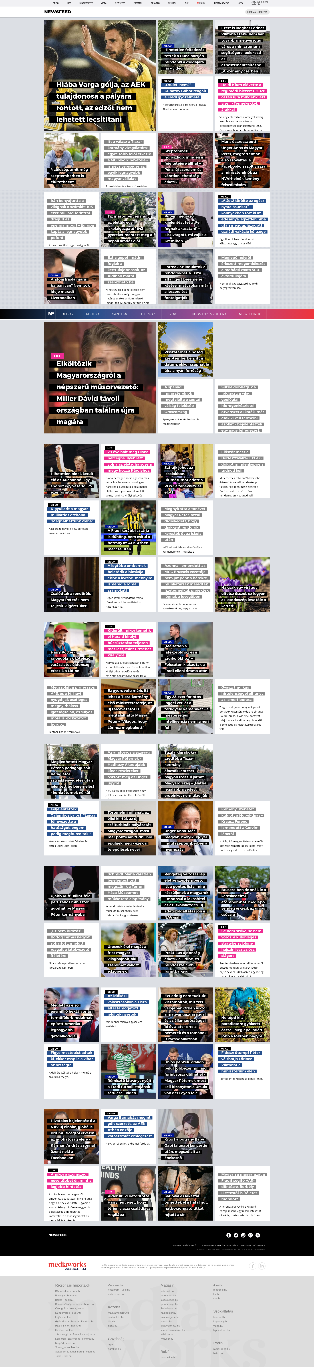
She (186, 3)
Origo (56, 3)
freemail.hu (219, 1317)
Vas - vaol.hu (115, 1285)
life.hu (216, 1294)
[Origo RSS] (257, 1235)
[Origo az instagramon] (243, 1235)
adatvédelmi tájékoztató (184, 1245)
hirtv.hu (112, 1321)
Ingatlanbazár (221, 3)
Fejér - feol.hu (63, 1317)
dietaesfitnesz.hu (170, 1325)
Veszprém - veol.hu (119, 1289)
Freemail (138, 3)
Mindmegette (86, 3)
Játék (240, 3)
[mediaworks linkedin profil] (261, 1266)
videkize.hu (167, 1334)
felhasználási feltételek (209, 1245)
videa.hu (218, 1325)
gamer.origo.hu (169, 1304)
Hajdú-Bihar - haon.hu (68, 1325)
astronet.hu (167, 1291)
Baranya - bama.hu (66, 1295)
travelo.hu (166, 1321)
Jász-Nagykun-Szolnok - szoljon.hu (75, 1334)
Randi (202, 3)
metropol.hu (220, 1289)
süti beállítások (230, 1245)
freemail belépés (257, 12)
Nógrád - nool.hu (65, 1343)
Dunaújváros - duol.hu (68, 1312)
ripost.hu (218, 1285)
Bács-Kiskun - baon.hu (68, 1291)
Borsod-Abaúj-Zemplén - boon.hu (74, 1304)
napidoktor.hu (168, 1312)
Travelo (155, 3)
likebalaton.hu (169, 1308)
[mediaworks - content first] (67, 1266)
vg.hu (111, 1344)
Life (69, 3)
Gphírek (172, 3)
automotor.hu (168, 1295)
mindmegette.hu (170, 1317)
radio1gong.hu (221, 1348)
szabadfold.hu (116, 1317)
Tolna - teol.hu (63, 1355)
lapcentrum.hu (221, 1330)
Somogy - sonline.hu (67, 1347)
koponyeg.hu (220, 1321)
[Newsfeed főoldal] (58, 1235)
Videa (103, 3)
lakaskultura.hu (169, 1299)
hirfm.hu (218, 1353)
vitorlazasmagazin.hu (173, 1330)
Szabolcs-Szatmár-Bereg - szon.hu (75, 1351)
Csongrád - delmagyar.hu (69, 1308)
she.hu (217, 1298)
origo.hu (112, 1325)
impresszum (245, 1245)
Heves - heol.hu (64, 1330)
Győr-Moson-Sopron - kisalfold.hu (74, 1321)
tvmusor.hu (167, 1338)
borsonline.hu (168, 1357)
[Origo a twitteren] (236, 1235)
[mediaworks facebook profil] (252, 1266)
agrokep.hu (114, 1348)
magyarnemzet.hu (118, 1312)
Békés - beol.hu (64, 1299)
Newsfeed (120, 3)
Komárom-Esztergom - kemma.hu (74, 1338)
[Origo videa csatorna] (250, 1235)
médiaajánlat (259, 1245)
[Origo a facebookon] (228, 1235)
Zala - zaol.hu (116, 1294)
